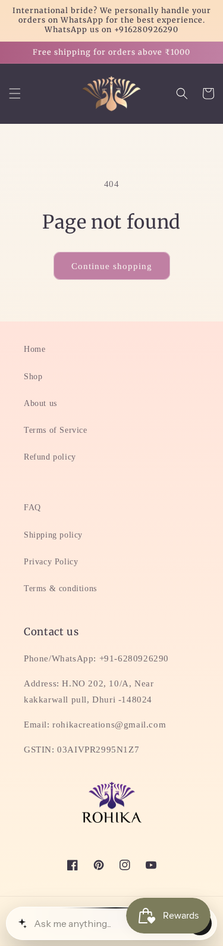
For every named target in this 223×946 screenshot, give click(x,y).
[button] (15, 93)
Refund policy (50, 456)
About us (40, 403)
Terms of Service (55, 430)
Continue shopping (111, 266)
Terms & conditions (60, 588)
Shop (33, 376)
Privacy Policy (51, 561)
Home (34, 349)
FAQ (32, 507)
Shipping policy (53, 534)
